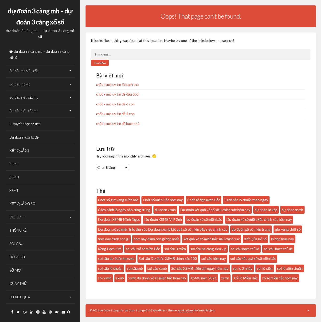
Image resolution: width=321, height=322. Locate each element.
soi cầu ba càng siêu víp (208, 249)
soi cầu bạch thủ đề (278, 249)
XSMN (14, 177)
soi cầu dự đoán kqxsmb (116, 258)
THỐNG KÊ (18, 230)
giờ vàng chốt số (288, 229)
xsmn (225, 278)
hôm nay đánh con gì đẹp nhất (156, 239)
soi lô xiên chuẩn (290, 268)
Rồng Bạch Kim (109, 249)
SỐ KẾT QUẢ (19, 297)
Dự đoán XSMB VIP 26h (163, 219)
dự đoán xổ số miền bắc (204, 219)
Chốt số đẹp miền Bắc (203, 200)
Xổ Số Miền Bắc (246, 278)
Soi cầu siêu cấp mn (23, 111)
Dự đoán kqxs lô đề (24, 137)
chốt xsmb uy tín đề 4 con (115, 114)
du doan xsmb (165, 210)
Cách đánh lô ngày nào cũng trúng (124, 210)
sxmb (120, 278)
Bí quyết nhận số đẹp (24, 124)
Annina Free (185, 310)
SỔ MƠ (15, 270)
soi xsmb (104, 278)
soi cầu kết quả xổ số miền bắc (253, 258)
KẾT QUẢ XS (19, 150)
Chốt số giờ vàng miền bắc (118, 200)
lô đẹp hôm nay (282, 239)
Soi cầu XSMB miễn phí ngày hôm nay (199, 268)
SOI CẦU (16, 244)
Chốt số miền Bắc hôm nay (163, 200)
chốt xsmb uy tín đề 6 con (115, 104)
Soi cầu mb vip (19, 84)
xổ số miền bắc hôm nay (280, 278)
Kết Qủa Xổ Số (255, 239)
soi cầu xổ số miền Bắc (143, 249)
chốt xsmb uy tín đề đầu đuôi (117, 94)
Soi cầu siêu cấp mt (23, 97)
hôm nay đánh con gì (113, 239)
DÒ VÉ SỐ (17, 257)
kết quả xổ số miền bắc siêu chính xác (212, 239)
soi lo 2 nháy (242, 268)
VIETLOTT (17, 217)
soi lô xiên (265, 268)
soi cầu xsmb (157, 268)
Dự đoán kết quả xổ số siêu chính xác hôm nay (215, 210)
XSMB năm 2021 (204, 278)
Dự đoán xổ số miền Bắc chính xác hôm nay (259, 219)
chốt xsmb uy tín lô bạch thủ (117, 84)
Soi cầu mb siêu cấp (23, 70)
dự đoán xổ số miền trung (251, 229)
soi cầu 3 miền (175, 249)
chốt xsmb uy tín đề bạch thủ (117, 123)
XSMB (14, 164)
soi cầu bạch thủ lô (245, 249)
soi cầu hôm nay (213, 258)
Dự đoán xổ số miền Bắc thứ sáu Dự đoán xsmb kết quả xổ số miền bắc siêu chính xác (162, 229)
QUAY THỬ (18, 283)
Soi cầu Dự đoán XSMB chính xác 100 (168, 258)
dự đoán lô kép (266, 210)
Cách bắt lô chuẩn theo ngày (246, 200)
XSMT (14, 190)
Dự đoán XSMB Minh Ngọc (119, 219)
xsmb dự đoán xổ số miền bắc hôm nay (157, 278)
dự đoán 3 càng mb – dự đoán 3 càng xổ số (39, 54)
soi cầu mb (135, 268)
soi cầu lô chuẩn (110, 268)
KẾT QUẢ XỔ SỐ (22, 203)
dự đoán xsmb (292, 210)
